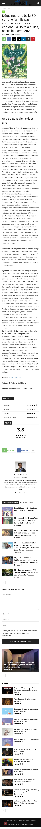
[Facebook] (9, 39)
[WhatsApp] (4, 39)
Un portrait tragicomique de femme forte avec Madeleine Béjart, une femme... (26, 690)
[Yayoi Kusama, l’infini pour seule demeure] (7, 702)
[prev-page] (3, 582)
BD (9, 8)
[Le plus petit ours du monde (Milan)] (7, 742)
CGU (15, 820)
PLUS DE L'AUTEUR (26, 502)
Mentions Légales (24, 820)
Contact (33, 820)
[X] (14, 39)
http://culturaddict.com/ (20, 477)
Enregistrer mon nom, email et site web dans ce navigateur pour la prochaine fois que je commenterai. (19, 633)
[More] (33, 450)
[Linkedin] (23, 39)
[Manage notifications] (5, 823)
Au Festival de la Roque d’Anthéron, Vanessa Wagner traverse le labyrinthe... (26, 792)
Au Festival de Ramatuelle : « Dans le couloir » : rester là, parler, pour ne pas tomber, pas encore (20, 664)
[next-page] (6, 582)
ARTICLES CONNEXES (10, 502)
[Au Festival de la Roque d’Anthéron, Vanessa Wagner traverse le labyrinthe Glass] (7, 793)
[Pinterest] (33, 39)
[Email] (19, 39)
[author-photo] (20, 471)
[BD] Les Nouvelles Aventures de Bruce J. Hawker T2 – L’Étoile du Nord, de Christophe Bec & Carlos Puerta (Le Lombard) (26, 548)
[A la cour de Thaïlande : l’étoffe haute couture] (7, 752)
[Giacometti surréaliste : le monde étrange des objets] (7, 732)
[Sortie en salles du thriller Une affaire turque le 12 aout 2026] (7, 782)
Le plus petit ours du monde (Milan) (26, 739)
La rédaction (8, 820)
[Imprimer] (28, 39)
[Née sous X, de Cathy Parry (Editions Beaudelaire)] (7, 762)
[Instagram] (20, 492)
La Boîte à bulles (15, 378)
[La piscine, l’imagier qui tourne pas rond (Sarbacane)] (7, 711)
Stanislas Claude (9, 34)
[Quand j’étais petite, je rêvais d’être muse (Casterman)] (7, 512)
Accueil (4, 8)
